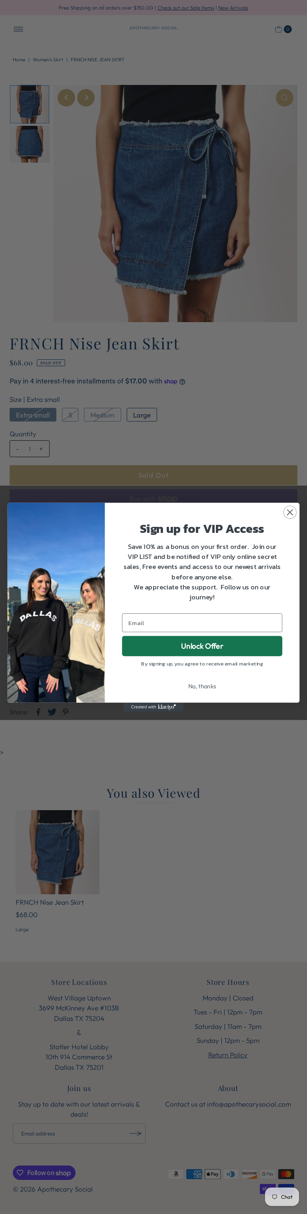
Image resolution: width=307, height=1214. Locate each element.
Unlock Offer (202, 645)
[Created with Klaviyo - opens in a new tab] (153, 706)
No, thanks (202, 686)
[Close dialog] (290, 512)
